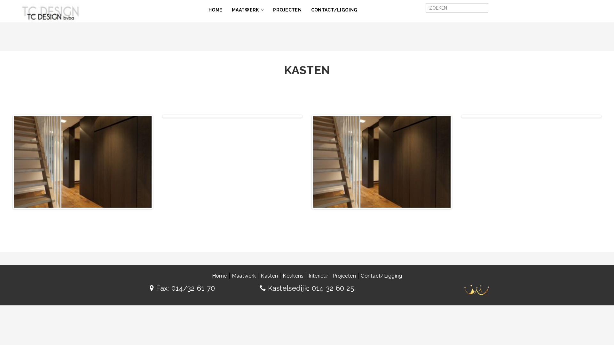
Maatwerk (245, 9)
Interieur (318, 276)
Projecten (287, 9)
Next (161, 162)
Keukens (293, 276)
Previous (154, 116)
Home (215, 9)
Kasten (269, 276)
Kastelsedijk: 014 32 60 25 (309, 288)
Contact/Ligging (334, 9)
